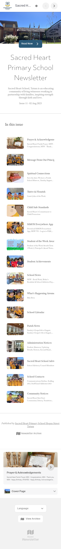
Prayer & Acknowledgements (24, 472)
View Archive (33, 519)
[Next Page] (54, 6)
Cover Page (19, 491)
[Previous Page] (45, 6)
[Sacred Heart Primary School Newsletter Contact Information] (36, 5)
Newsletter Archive (31, 433)
